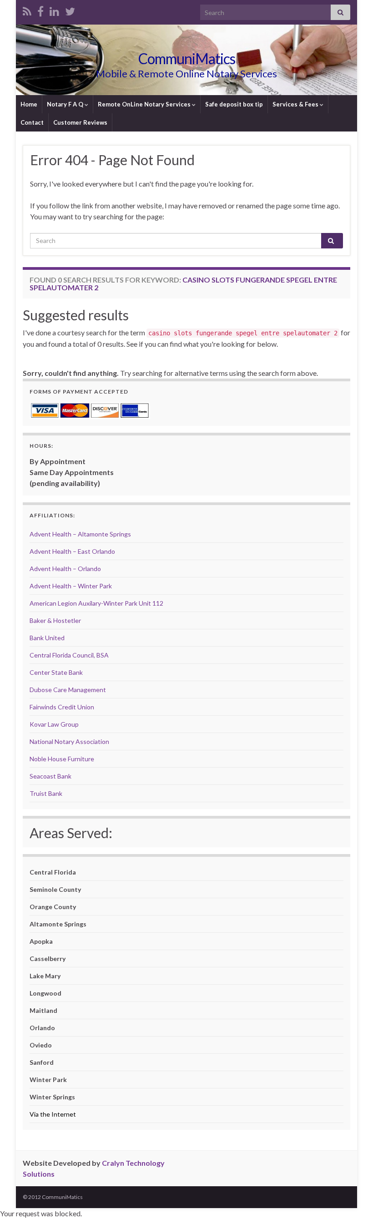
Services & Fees (296, 104)
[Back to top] (352, 1198)
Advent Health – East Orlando (72, 551)
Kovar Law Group (54, 724)
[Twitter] (70, 9)
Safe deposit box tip (234, 104)
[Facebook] (40, 9)
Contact (32, 122)
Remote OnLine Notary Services (145, 104)
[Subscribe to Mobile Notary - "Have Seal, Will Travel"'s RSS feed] (27, 9)
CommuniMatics (186, 58)
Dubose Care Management (68, 689)
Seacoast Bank (50, 776)
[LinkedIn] (54, 9)
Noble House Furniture (62, 759)
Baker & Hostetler (55, 620)
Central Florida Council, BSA (69, 655)
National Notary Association (69, 741)
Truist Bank (46, 793)
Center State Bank (56, 672)
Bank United (47, 638)
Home (28, 104)
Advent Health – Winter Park (71, 586)
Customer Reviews (80, 122)
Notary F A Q (66, 104)
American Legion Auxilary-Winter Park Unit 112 (96, 603)
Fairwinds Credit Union (62, 707)
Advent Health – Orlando (65, 568)
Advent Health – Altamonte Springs (80, 534)
